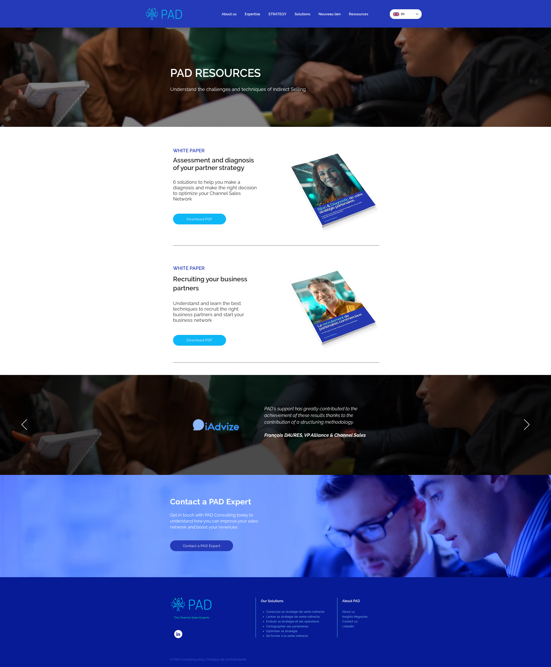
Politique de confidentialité (226, 659)
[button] (253, 14)
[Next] (526, 425)
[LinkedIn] (178, 634)
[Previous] (24, 425)
